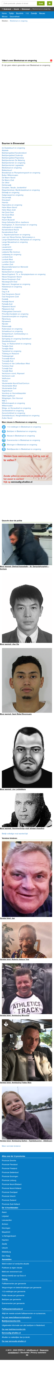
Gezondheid (14, 16)
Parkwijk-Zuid (7, 304)
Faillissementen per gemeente (14, 1283)
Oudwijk (5, 299)
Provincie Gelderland (10, 1172)
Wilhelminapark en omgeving (13, 403)
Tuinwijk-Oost (7, 368)
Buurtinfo (19, 13)
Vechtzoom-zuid (8, 376)
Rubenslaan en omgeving (12, 328)
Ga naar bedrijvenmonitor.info (13, 1329)
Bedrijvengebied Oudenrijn (12, 155)
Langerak (5, 244)
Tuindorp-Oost (7, 366)
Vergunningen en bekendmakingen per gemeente (21, 1287)
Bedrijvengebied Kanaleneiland (14, 153)
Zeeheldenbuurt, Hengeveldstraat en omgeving (20, 415)
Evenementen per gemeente (13, 1303)
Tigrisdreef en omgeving (11, 351)
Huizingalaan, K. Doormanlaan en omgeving (19, 224)
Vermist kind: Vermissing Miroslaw (14, 1015)
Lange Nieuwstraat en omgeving (15, 242)
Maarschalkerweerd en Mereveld (15, 267)
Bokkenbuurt (7, 170)
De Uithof (5, 182)
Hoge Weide (7, 217)
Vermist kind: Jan (7, 918)
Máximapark (7, 269)
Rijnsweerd (6, 321)
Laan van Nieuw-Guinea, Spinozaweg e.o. (18, 237)
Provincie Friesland (9, 1168)
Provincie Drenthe (9, 1160)
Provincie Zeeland (9, 1200)
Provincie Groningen (10, 1176)
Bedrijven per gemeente (11, 1299)
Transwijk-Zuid (7, 361)
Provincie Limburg (9, 1180)
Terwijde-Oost (7, 346)
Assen (4, 1212)
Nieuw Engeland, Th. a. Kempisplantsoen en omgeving (23, 274)
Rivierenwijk (6, 326)
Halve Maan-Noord (9, 207)
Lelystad (5, 1216)
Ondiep (5, 289)
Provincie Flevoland (9, 1164)
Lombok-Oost (7, 257)
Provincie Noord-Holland (11, 1188)
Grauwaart (6, 200)
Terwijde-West (7, 348)
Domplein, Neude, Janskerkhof (14, 187)
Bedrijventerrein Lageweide (13, 165)
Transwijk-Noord (8, 358)
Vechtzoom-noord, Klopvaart (13, 373)
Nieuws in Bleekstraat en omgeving (20, 435)
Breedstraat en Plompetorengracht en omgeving (21, 172)
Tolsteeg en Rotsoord (10, 353)
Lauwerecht (6, 247)
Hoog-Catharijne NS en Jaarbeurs (15, 222)
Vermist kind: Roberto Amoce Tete (14, 959)
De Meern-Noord (8, 177)
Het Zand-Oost (8, 212)
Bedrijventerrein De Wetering (13, 160)
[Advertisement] (27, 41)
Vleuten (5, 381)
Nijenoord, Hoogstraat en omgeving (16, 284)
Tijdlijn (11, 13)
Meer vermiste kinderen (11, 1146)
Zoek (41, 3)
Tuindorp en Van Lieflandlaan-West (16, 363)
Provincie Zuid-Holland (11, 1204)
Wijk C (4, 400)
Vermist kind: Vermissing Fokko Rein (15, 1082)
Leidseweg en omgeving (11, 254)
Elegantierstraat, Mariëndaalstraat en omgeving (21, 190)
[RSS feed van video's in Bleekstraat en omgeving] (51, 60)
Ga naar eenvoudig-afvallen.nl (14, 1341)
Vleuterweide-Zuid (9, 388)
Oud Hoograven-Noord (11, 294)
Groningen (6, 1228)
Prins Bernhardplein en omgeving (15, 314)
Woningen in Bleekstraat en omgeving (21, 444)
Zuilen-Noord (7, 418)
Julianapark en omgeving (12, 227)
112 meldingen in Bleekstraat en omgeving (23, 427)
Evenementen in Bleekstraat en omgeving (23, 440)
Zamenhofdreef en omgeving (13, 413)
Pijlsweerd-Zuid (8, 309)
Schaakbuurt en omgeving (12, 331)
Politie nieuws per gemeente (13, 1295)
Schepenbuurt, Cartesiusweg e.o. (15, 333)
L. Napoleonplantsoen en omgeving (16, 234)
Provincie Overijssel (9, 1192)
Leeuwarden (7, 1220)
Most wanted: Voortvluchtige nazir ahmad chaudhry (22, 828)
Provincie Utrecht (8, 1196)
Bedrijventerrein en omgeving (13, 162)
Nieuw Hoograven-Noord (12, 276)
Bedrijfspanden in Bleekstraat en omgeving (23, 449)
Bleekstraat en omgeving (18, 21)
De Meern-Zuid (8, 180)
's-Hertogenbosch (9, 1236)
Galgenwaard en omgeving (12, 195)
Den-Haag (6, 1255)
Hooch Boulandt (8, 219)
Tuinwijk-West (7, 371)
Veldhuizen (6, 378)
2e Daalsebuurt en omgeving (13, 148)
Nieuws (42, 13)
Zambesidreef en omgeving (13, 410)
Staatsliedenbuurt (9, 341)
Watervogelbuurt (8, 395)
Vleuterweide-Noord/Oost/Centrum (15, 383)
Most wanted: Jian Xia (9, 644)
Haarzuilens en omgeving (12, 205)
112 (27, 13)
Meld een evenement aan (12, 1271)
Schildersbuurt (7, 336)
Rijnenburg (6, 319)
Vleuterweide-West (9, 385)
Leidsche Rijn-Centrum (11, 252)
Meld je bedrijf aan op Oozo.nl (14, 1275)
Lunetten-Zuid (7, 264)
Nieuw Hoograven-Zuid (11, 279)
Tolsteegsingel (7, 356)
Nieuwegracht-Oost (9, 281)
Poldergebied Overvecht (11, 311)
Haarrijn (5, 202)
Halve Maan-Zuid (9, 210)
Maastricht (6, 1232)
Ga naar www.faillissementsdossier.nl (16, 1317)
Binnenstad (26, 9)
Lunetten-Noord (8, 262)
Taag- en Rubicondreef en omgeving (16, 343)
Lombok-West (7, 259)
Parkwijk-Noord (8, 301)
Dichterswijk (6, 185)
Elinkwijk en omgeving (10, 192)
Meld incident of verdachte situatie (15, 1263)
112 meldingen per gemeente (13, 1291)
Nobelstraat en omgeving (12, 286)
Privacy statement (38, 1352)
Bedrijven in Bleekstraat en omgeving (21, 431)
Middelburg (6, 1252)
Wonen (5, 16)
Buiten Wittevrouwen (10, 175)
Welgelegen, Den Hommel (12, 398)
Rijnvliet (5, 324)
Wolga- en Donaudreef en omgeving (16, 408)
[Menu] (49, 3)
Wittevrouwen (7, 405)
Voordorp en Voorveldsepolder (14, 393)
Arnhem (5, 1224)
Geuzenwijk (6, 197)
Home (4, 13)
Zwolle (4, 1244)
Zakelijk (34, 13)
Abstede (5, 150)
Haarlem (5, 1240)
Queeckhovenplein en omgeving (15, 316)
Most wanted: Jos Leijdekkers (13, 789)
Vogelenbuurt (7, 390)
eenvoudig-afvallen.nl (21, 481)
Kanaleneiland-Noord (10, 229)
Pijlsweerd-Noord (8, 306)
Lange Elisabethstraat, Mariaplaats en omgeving (21, 239)
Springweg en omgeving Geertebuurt (16, 338)
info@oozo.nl (32, 1350)
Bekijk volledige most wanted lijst (15, 833)
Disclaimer (24, 1352)
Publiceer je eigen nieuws (12, 1267)
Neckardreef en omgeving (12, 271)
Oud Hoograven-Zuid (10, 296)
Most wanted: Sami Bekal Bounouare (16, 714)
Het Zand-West (8, 214)
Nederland (7, 9)
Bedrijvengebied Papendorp (13, 157)
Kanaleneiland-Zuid (9, 232)
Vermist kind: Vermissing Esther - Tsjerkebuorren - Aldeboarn (26, 1140)
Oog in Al (5, 291)
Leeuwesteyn (7, 249)
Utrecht (16, 9)
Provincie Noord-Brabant (11, 1184)
